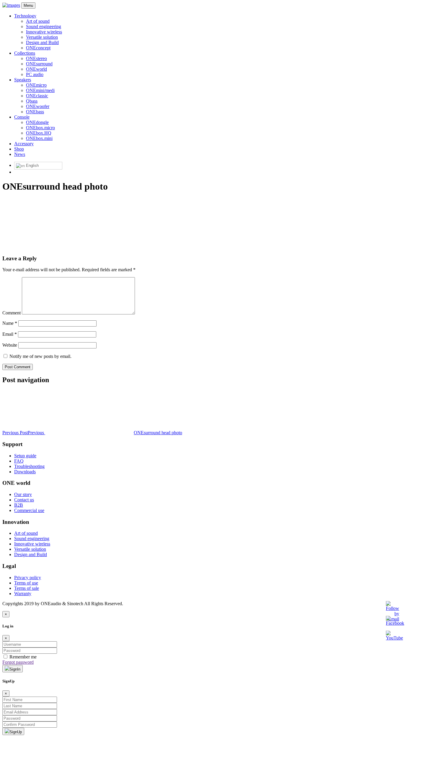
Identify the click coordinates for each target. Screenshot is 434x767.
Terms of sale (26, 588)
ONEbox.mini (39, 138)
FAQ (19, 461)
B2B (18, 505)
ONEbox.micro (40, 127)
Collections (24, 53)
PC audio (34, 74)
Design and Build (42, 42)
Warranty (22, 593)
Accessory (24, 143)
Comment (11, 312)
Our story (23, 494)
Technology (25, 15)
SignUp (15, 732)
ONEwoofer (37, 106)
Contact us (24, 499)
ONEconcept (38, 47)
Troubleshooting (29, 466)
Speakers (22, 79)
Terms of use (26, 582)
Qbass (31, 101)
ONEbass (35, 111)
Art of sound (38, 21)
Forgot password (18, 662)
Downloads (25, 471)
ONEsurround (39, 63)
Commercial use (29, 510)
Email (9, 334)
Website (9, 345)
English (32, 165)
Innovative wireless (44, 31)
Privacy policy (27, 577)
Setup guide (25, 455)
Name (9, 323)
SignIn (14, 669)
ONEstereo (36, 58)
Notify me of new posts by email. (40, 356)
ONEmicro (36, 85)
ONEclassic (37, 95)
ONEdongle (37, 122)
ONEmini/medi (40, 90)
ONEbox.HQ (38, 132)
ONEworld (36, 69)
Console (22, 117)
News (19, 154)
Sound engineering (43, 26)
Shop (19, 148)
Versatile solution (42, 37)
